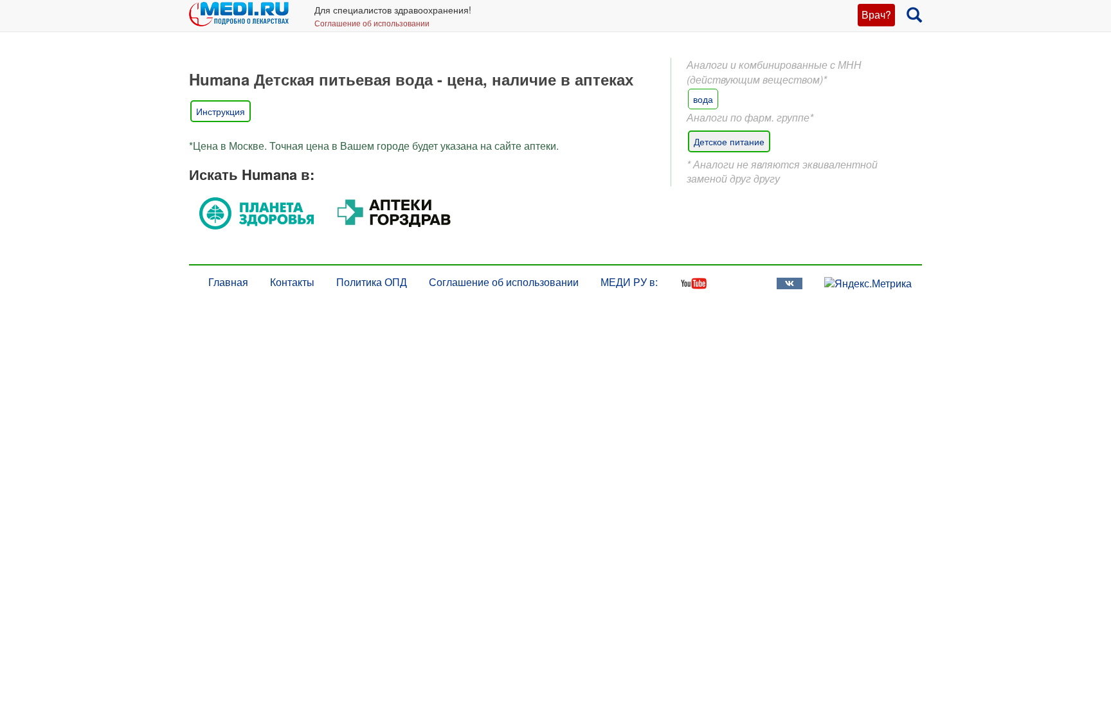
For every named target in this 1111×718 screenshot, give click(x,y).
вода (703, 99)
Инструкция (220, 111)
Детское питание (729, 141)
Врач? (876, 14)
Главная (228, 281)
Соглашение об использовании (371, 22)
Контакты (292, 281)
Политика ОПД (371, 281)
